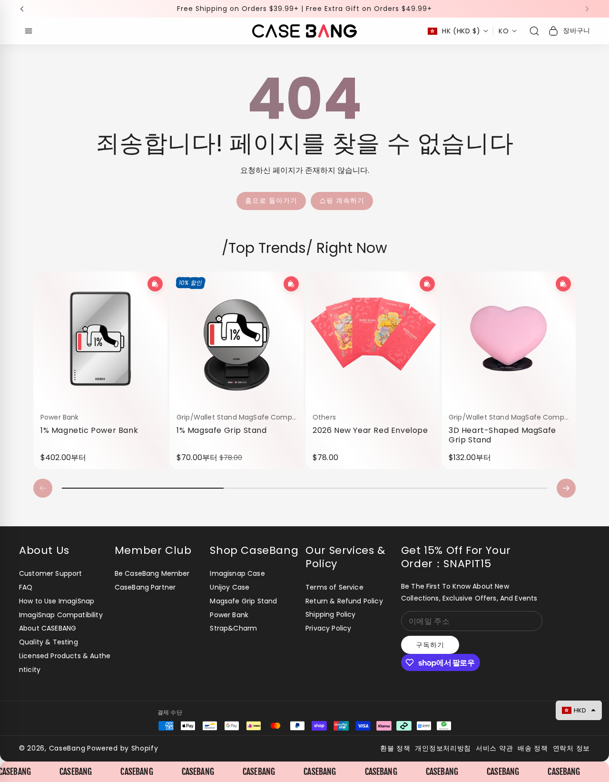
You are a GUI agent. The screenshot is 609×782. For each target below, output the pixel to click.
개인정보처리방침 (443, 748)
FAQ (25, 587)
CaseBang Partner (145, 587)
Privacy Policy (328, 628)
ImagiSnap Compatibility (61, 615)
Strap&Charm (233, 628)
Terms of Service (334, 587)
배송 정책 (533, 748)
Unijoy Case (229, 587)
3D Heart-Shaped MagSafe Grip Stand (502, 435)
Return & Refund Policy (344, 601)
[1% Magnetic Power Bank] (100, 338)
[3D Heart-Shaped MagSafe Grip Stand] (509, 338)
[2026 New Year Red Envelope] (372, 338)
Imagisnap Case (237, 573)
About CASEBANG (47, 628)
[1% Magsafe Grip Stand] (236, 338)
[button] (24, 9)
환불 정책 (395, 748)
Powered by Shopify (122, 748)
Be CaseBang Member (152, 573)
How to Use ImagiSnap (56, 601)
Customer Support (50, 573)
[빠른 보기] (155, 283)
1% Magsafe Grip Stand (222, 430)
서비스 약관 (494, 748)
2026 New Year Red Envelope (370, 430)
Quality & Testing (48, 642)
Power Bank (229, 615)
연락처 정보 (571, 748)
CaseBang (67, 748)
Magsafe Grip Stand (243, 601)
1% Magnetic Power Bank (89, 430)
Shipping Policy (330, 614)
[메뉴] (28, 30)
